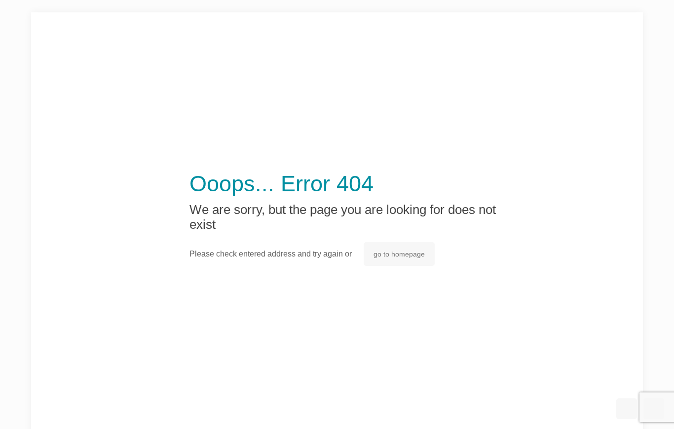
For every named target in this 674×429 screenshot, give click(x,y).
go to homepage (399, 254)
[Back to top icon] (626, 408)
